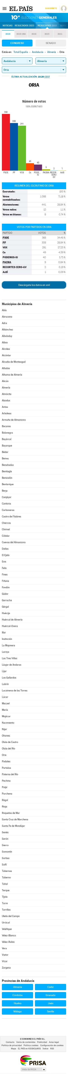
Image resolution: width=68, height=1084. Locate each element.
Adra (4, 323)
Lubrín (5, 684)
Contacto (10, 1042)
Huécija (6, 613)
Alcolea (6, 348)
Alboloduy (7, 336)
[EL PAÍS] (21, 8)
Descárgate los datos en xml (34, 284)
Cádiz (50, 986)
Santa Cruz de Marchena (15, 819)
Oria (4, 755)
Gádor (5, 593)
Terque (5, 890)
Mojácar (6, 716)
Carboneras (8, 510)
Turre (5, 903)
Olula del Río (8, 748)
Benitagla (7, 471)
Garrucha (7, 600)
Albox (5, 342)
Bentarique (8, 484)
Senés (5, 832)
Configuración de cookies (51, 1045)
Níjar (4, 729)
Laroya (5, 651)
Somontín (7, 851)
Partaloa (6, 767)
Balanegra (7, 432)
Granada (50, 995)
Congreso (17, 43)
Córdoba (17, 995)
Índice (45, 1048)
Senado (51, 43)
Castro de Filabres (11, 516)
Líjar (4, 671)
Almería (6, 387)
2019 (7, 34)
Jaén (50, 1003)
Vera (4, 948)
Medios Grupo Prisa (33, 1069)
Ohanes (6, 735)
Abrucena (7, 316)
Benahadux (8, 465)
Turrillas (6, 909)
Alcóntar (6, 355)
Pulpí (4, 787)
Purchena (7, 793)
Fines (5, 574)
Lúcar (5, 697)
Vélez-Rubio (8, 941)
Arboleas (6, 413)
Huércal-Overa (10, 626)
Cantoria (6, 503)
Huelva (17, 1003)
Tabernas (7, 871)
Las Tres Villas (9, 658)
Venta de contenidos (25, 1042)
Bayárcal (6, 439)
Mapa (63, 25)
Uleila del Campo (11, 916)
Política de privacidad (12, 1045)
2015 (47, 34)
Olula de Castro (10, 742)
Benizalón (7, 477)
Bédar (5, 452)
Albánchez (7, 329)
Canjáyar (6, 497)
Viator (5, 954)
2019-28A (21, 34)
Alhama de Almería (12, 374)
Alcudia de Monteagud (14, 361)
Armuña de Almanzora (14, 419)
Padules (6, 761)
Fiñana (5, 581)
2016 (34, 34)
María (5, 709)
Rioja (4, 806)
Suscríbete (51, 8)
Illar (4, 632)
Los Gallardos (9, 677)
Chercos (6, 523)
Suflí (4, 864)
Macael (6, 703)
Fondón (6, 587)
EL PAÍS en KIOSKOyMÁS (29, 1048)
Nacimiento (8, 722)
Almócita (6, 394)
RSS (52, 1048)
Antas (5, 407)
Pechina (6, 780)
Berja (5, 490)
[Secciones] (4, 8)
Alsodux (6, 400)
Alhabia (6, 368)
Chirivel (6, 529)
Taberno (6, 877)
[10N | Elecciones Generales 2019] (34, 17)
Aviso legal (54, 1042)
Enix (4, 561)
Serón (5, 838)
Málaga (17, 1011)
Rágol (5, 800)
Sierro (5, 845)
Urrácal (6, 922)
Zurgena (6, 967)
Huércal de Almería (12, 619)
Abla (4, 310)
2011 (60, 34)
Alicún (5, 381)
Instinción (7, 639)
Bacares (6, 426)
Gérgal (5, 606)
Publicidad (42, 1042)
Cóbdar (6, 535)
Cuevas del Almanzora (14, 542)
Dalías (5, 548)
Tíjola (5, 896)
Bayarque (7, 445)
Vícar (5, 961)
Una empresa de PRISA (33, 1060)
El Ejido (5, 555)
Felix (4, 568)
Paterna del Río (10, 774)
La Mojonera (8, 645)
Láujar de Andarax (11, 664)
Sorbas (5, 858)
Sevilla (50, 1011)
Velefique (7, 929)
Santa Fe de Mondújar (13, 825)
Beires (5, 458)
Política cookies (31, 1045)
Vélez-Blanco (9, 935)
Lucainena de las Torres (14, 690)
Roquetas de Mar (11, 813)
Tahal (5, 883)
